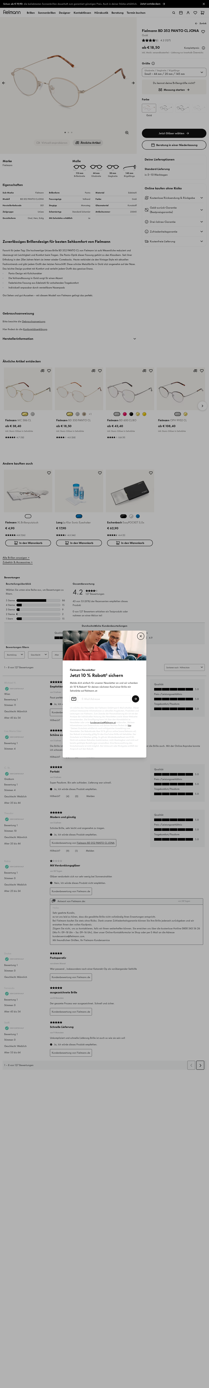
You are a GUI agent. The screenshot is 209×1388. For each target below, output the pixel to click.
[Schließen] (140, 636)
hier (129, 725)
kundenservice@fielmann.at (103, 722)
